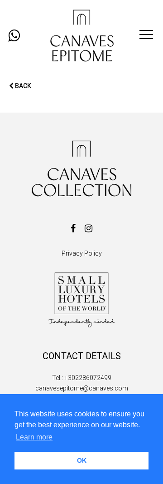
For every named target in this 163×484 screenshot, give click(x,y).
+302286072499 (87, 377)
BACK (22, 85)
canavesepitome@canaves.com (81, 388)
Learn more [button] (34, 437)
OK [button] (81, 460)
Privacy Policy (82, 253)
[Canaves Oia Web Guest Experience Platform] (81, 36)
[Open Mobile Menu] (146, 36)
